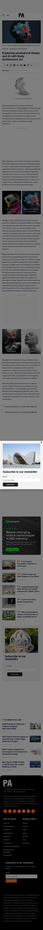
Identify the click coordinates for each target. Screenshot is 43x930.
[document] (21, 465)
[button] (41, 442)
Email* (5, 476)
